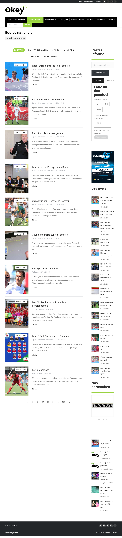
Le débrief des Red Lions (107, 325)
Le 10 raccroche (40, 370)
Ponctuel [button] (97, 80)
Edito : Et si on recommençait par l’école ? (106, 490)
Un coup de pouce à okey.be (106, 453)
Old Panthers (36, 309)
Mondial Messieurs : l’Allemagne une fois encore (107, 200)
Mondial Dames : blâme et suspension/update (107, 253)
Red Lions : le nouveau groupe (47, 133)
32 (43, 402)
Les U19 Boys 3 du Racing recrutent (106, 304)
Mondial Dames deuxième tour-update (105, 371)
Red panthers (51, 57)
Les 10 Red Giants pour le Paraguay (50, 336)
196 (63, 402)
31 (38, 402)
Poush (15, 533)
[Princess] (103, 417)
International (50, 340)
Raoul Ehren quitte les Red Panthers (51, 65)
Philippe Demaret (11, 525)
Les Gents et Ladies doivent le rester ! (106, 291)
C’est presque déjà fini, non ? (106, 358)
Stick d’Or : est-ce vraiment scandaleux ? (106, 476)
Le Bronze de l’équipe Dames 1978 (105, 277)
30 (32, 402)
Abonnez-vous (100, 72)
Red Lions (34, 57)
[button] (96, 419)
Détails (34, 85)
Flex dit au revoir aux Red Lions (48, 99)
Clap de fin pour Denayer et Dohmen (50, 201)
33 (48, 402)
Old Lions (69, 50)
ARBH (34, 171)
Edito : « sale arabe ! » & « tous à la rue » (106, 504)
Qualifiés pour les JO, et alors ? (106, 442)
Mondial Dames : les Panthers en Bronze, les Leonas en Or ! (107, 227)
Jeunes (55, 50)
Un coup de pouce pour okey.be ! (106, 464)
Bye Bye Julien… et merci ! (45, 268)
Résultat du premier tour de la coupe (107, 213)
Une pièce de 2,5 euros (106, 347)
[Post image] (95, 200)
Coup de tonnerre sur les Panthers (50, 234)
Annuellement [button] (112, 80)
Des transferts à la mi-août (106, 336)
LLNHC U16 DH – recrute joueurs (106, 265)
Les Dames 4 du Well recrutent (106, 315)
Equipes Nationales (38, 50)
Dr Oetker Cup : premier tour (105, 240)
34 (53, 402)
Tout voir (19, 50)
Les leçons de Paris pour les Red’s (50, 167)
